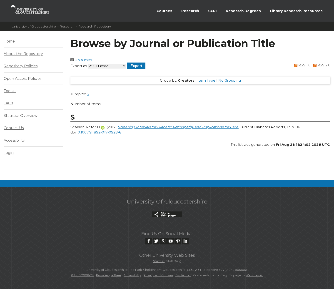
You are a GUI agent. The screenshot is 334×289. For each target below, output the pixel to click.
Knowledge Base (108, 275)
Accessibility (14, 140)
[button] (136, 66)
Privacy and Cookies (158, 275)
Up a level (83, 60)
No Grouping (229, 80)
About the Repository (23, 54)
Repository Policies (20, 66)
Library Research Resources (296, 11)
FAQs (8, 103)
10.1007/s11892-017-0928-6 (98, 132)
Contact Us (14, 128)
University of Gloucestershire (34, 26)
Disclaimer (183, 275)
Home (9, 41)
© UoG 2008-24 (82, 275)
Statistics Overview (20, 115)
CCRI (212, 11)
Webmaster (254, 275)
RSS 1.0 (304, 65)
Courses (164, 11)
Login (9, 153)
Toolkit (10, 91)
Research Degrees (243, 11)
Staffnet (159, 261)
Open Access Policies (22, 78)
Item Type (206, 80)
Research (190, 11)
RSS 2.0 (323, 65)
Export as (78, 66)
